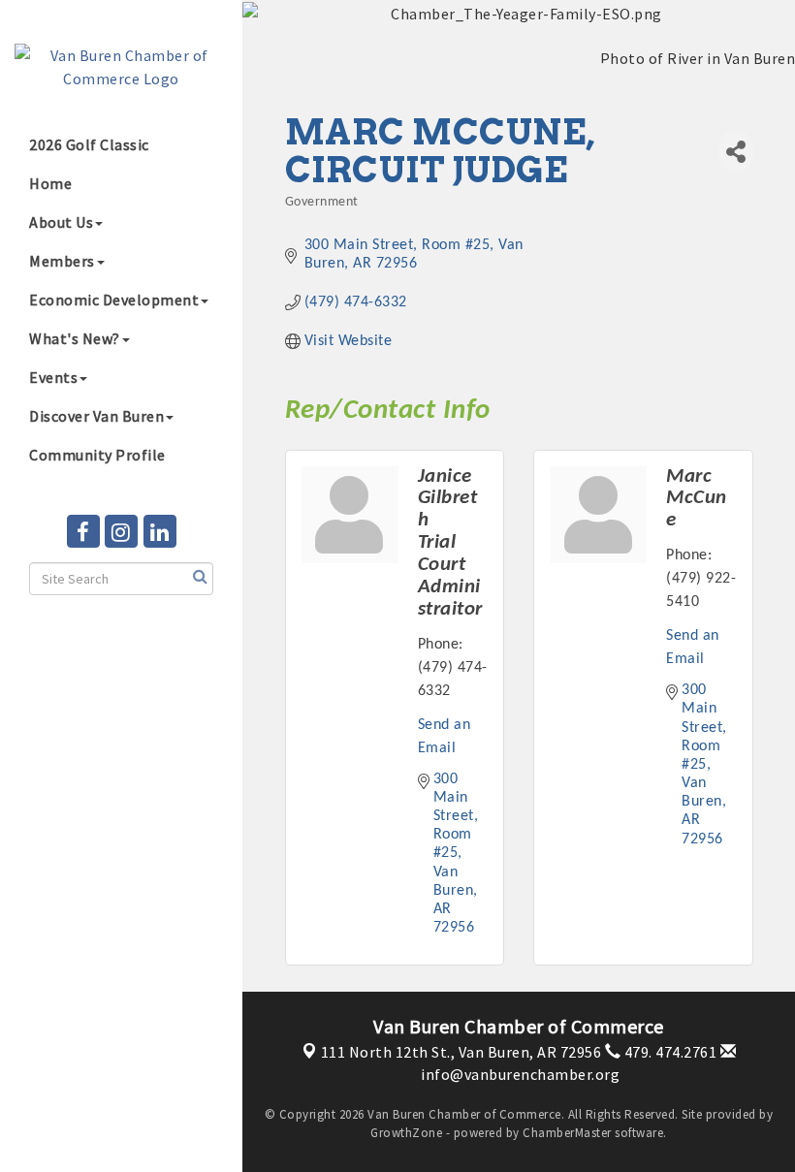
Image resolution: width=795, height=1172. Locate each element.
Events (53, 377)
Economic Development (114, 299)
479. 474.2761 (668, 1051)
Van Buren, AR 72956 (461, 1051)
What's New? (74, 338)
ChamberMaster (567, 1132)
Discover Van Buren (96, 416)
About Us (61, 222)
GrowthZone (406, 1132)
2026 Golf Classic (89, 144)
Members (62, 260)
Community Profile (97, 454)
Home (50, 183)
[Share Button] (735, 152)
